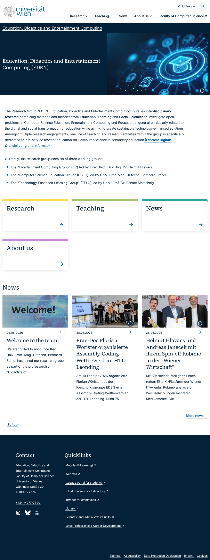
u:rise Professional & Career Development (87, 525)
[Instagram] (18, 513)
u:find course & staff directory (85, 491)
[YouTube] (36, 513)
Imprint (189, 555)
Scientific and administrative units (87, 517)
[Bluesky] (27, 513)
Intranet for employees (81, 499)
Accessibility (132, 555)
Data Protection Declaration (162, 555)
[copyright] (202, 90)
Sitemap (115, 555)
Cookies (202, 555)
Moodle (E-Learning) (79, 465)
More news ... (197, 416)
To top (12, 424)
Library (70, 508)
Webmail (71, 474)
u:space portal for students (84, 482)
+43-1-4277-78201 (28, 502)
